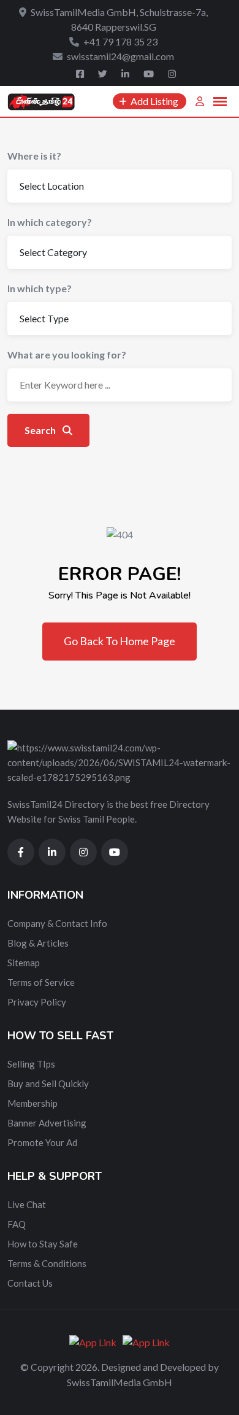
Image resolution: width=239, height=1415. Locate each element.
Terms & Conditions (46, 1263)
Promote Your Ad (42, 1142)
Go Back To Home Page (119, 641)
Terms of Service (41, 982)
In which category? (49, 222)
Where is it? (34, 155)
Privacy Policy (36, 1001)
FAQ (16, 1224)
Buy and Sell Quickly (48, 1083)
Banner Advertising (46, 1122)
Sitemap (23, 962)
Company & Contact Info (57, 923)
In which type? (39, 288)
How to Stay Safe (42, 1243)
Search (41, 430)
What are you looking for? (66, 354)
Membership (32, 1103)
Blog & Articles (38, 942)
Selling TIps (31, 1063)
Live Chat (26, 1204)
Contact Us (30, 1283)
